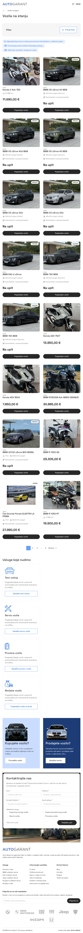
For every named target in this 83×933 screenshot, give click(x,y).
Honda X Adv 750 (11, 89)
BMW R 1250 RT (51, 513)
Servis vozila (14, 816)
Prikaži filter (70, 30)
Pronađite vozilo (15, 760)
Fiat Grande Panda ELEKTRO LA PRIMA (18, 515)
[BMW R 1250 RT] (61, 495)
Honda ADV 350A (11, 397)
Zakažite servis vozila (21, 631)
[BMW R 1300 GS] (61, 433)
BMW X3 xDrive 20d (13, 212)
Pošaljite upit (67, 823)
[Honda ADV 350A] (21, 379)
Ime (8, 791)
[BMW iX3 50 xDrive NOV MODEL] (21, 433)
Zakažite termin (55, 760)
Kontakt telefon (12, 800)
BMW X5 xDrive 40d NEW (15, 151)
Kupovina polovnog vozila (56, 812)
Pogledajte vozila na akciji (21, 706)
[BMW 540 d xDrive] (21, 256)
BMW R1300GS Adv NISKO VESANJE (61, 397)
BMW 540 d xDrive (12, 274)
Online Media (75, 930)
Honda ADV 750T (51, 336)
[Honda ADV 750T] (61, 317)
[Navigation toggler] (73, 4)
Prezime (45, 791)
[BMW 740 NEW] (61, 256)
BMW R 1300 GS (51, 452)
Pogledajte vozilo (21, 110)
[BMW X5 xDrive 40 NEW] (61, 71)
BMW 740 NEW (50, 274)
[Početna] (3, 10)
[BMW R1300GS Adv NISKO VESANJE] (61, 379)
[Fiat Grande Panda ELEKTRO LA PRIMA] (21, 495)
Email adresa (47, 800)
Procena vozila (51, 816)
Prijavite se (73, 901)
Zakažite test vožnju (21, 593)
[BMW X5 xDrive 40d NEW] (21, 132)
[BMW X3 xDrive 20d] (21, 194)
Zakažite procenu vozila (21, 669)
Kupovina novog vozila (18, 812)
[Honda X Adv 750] (21, 71)
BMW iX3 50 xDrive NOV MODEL (18, 452)
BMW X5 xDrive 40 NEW (55, 89)
